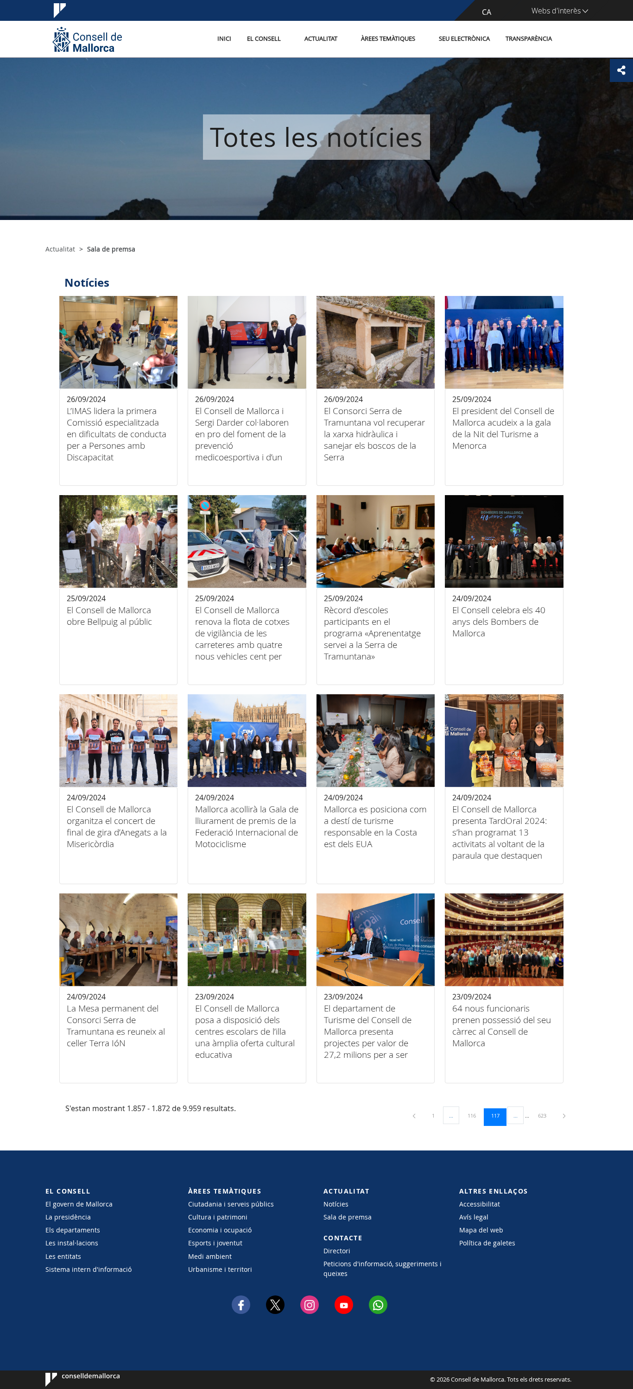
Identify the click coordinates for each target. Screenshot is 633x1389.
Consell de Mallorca (73, 1379)
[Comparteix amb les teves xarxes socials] (621, 70)
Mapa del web (481, 1230)
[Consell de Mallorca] (87, 39)
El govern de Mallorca (79, 1204)
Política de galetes (487, 1242)
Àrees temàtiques (388, 39)
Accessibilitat (479, 1204)
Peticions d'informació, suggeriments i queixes (382, 1268)
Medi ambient (210, 1256)
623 (545, 1115)
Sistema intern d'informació (88, 1269)
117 (498, 1115)
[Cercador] (570, 39)
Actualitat (320, 39)
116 (475, 1115)
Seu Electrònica (464, 39)
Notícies (335, 1204)
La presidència (68, 1217)
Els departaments (72, 1230)
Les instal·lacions (71, 1242)
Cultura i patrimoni (217, 1217)
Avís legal (473, 1217)
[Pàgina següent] (564, 1115)
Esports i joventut (215, 1242)
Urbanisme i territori (220, 1269)
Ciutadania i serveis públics (231, 1204)
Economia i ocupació (220, 1230)
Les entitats (63, 1256)
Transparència (529, 39)
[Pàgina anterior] (415, 1115)
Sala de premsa (347, 1217)
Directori (336, 1250)
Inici (224, 39)
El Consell (264, 39)
